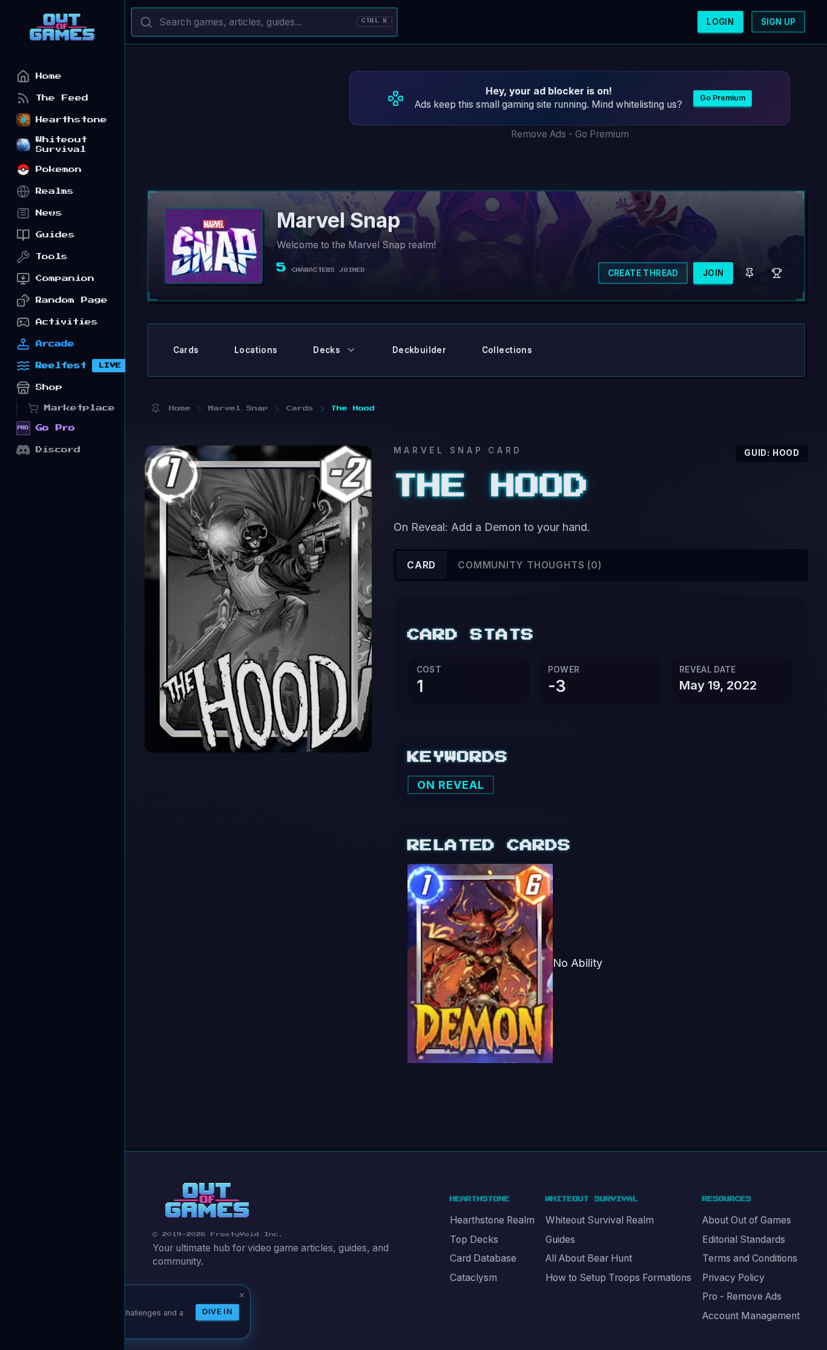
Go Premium (722, 97)
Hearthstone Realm (492, 1220)
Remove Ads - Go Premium (570, 134)
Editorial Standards (743, 1239)
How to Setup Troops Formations (618, 1277)
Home (49, 76)
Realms (55, 191)
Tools (52, 256)
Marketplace (79, 407)
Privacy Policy (733, 1277)
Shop (49, 387)
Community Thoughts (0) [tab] (529, 565)
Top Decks (474, 1239)
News (49, 212)
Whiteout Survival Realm (599, 1220)
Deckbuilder (419, 350)
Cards (186, 350)
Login (720, 22)
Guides (560, 1239)
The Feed (62, 97)
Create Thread (643, 273)
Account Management (751, 1316)
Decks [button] (326, 350)
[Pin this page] (155, 408)
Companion (65, 278)
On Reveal (451, 785)
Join (713, 273)
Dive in (217, 1311)
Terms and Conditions (749, 1258)
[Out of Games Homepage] (207, 1200)
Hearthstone (71, 119)
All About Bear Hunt (588, 1258)
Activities (67, 321)
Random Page (72, 300)
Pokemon (59, 169)
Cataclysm (473, 1277)
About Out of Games (746, 1220)
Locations (256, 350)
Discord (58, 449)
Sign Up (778, 22)
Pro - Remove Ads (742, 1296)
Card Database (483, 1258)
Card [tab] (421, 565)
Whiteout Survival (61, 144)
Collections (507, 350)
